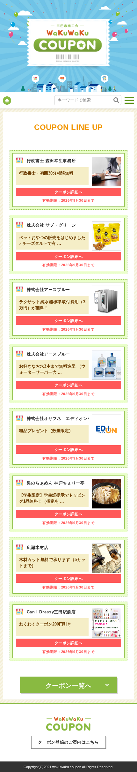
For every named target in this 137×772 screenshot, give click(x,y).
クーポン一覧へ (69, 685)
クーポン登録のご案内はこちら (68, 742)
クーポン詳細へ (68, 192)
